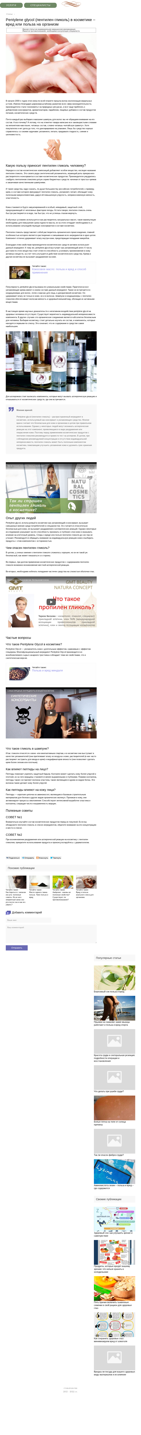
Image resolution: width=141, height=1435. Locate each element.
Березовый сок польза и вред (109, 991)
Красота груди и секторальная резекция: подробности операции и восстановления (114, 1058)
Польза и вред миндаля (47, 670)
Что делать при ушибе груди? (109, 1091)
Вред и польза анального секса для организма (84, 894)
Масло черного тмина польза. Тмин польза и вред (38, 894)
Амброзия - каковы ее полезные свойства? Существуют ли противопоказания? (62, 896)
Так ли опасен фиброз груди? (109, 1155)
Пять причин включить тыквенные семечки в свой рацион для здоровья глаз (113, 1305)
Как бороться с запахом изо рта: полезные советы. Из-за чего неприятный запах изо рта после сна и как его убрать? (16, 898)
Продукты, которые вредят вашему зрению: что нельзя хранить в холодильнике (112, 1269)
